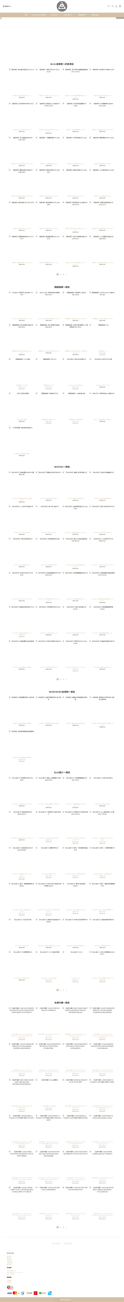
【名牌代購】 (95, 15)
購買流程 (9, 1258)
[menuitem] (57, 274)
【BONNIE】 (54, 15)
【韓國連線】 (81, 15)
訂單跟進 (9, 1280)
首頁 (26, 15)
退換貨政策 (9, 1261)
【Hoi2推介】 (68, 15)
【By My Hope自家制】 (39, 15)
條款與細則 (9, 1263)
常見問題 (9, 1259)
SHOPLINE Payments (65, 1299)
